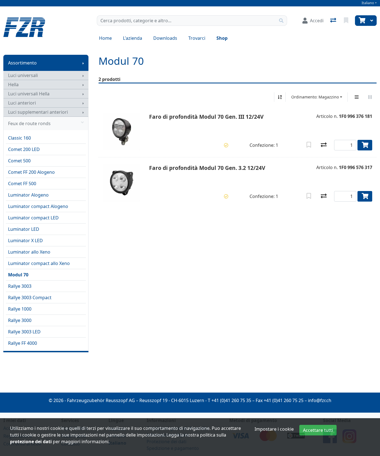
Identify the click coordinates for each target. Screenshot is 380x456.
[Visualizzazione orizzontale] (370, 97)
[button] (226, 145)
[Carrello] (361, 20)
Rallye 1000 (19, 309)
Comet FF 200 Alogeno (31, 172)
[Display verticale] (356, 97)
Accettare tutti (318, 430)
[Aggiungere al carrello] (364, 145)
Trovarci (196, 38)
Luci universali (23, 75)
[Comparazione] (333, 20)
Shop (222, 38)
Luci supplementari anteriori (38, 112)
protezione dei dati (31, 441)
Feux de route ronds (29, 123)
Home (105, 38)
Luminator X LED (25, 240)
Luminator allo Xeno (29, 252)
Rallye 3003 (19, 286)
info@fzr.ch (319, 400)
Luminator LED (23, 229)
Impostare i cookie (274, 429)
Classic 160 (19, 138)
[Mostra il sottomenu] (83, 63)
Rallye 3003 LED (24, 332)
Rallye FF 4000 (22, 343)
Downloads (165, 38)
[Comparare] (323, 145)
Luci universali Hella (29, 94)
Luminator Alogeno (28, 195)
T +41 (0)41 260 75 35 (229, 400)
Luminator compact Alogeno (38, 206)
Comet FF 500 (22, 183)
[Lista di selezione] (346, 20)
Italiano (368, 3)
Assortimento (22, 63)
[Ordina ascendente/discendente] (280, 97)
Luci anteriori (22, 103)
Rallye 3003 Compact (29, 297)
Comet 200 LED (24, 149)
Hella (13, 84)
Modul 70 (18, 275)
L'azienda (132, 38)
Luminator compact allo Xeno (39, 263)
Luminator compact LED (33, 218)
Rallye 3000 (19, 320)
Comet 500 (19, 161)
